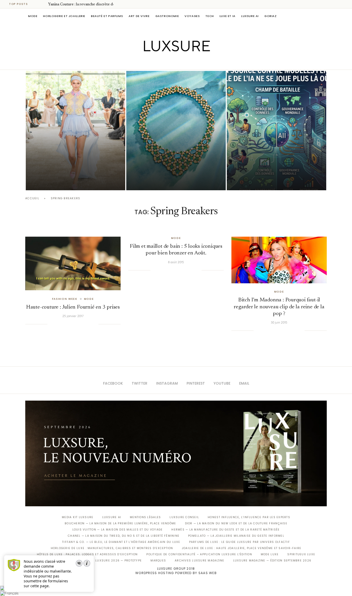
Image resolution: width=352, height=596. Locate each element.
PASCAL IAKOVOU (52, 181)
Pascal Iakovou (152, 181)
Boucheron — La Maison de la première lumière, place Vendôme (120, 523)
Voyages (192, 16)
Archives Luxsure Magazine (199, 560)
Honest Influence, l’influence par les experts (249, 517)
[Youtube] (187, 62)
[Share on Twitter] (63, 324)
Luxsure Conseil (184, 517)
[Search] (324, 16)
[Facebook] (158, 62)
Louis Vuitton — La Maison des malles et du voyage (117, 530)
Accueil (32, 198)
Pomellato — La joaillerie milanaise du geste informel (236, 536)
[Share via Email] (94, 324)
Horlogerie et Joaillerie (64, 16)
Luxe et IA (228, 16)
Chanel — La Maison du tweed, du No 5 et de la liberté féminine (123, 536)
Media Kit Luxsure (77, 517)
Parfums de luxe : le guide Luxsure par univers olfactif (239, 542)
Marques (158, 560)
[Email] (194, 62)
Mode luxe (270, 554)
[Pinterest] (179, 62)
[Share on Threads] (84, 324)
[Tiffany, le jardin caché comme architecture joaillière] (176, 130)
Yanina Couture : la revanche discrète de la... (84, 4)
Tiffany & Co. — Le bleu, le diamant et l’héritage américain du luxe (121, 542)
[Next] (43, 4)
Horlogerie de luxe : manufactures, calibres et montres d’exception (112, 548)
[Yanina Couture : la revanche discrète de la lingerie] (75, 130)
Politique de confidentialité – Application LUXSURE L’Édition (199, 554)
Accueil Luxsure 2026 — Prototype (111, 560)
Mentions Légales (145, 517)
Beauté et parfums (107, 16)
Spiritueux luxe (301, 554)
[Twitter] (165, 62)
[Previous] (36, 4)
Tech (209, 16)
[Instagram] (172, 62)
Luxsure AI (250, 16)
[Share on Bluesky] (89, 324)
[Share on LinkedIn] (73, 324)
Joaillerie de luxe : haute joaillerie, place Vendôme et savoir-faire (241, 548)
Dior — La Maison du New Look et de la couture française (236, 523)
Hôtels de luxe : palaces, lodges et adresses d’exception (87, 554)
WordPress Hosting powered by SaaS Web (176, 573)
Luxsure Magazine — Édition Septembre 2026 (272, 560)
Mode (32, 16)
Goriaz (270, 16)
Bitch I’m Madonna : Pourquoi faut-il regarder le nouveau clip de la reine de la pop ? (279, 307)
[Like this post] (51, 324)
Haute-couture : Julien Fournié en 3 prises (73, 307)
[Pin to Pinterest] (68, 324)
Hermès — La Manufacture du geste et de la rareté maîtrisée (225, 530)
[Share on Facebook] (57, 324)
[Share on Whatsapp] (78, 324)
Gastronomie (167, 16)
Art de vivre (139, 16)
